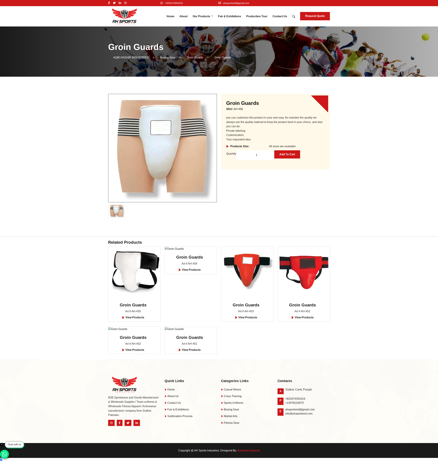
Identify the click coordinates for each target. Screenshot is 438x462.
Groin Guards (133, 305)
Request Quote (315, 16)
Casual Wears (232, 389)
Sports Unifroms (233, 402)
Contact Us (280, 16)
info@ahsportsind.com (298, 413)
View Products (134, 317)
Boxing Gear (231, 409)
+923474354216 (174, 3)
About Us (173, 396)
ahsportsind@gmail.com (236, 3)
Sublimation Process (179, 416)
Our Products (202, 16)
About (183, 16)
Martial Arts (230, 416)
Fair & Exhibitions (229, 16)
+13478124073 (294, 402)
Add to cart (287, 154)
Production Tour (256, 16)
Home (170, 16)
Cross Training (232, 396)
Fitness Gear (231, 422)
